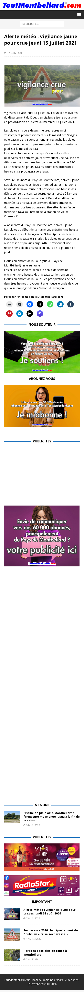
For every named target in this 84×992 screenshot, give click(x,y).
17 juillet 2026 (33, 938)
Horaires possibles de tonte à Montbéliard (45, 952)
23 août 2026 (33, 918)
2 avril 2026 (32, 959)
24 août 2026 (33, 825)
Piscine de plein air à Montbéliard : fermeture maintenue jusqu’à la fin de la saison (51, 816)
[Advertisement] (38, 475)
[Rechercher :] (42, 24)
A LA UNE (42, 805)
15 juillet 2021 (15, 53)
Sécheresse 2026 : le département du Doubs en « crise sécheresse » (50, 932)
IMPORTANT (42, 901)
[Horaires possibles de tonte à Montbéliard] (12, 955)
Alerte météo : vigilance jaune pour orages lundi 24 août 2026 (49, 911)
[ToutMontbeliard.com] (42, 8)
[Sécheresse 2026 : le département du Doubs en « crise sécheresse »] (12, 934)
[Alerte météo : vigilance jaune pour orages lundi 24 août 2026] (12, 914)
